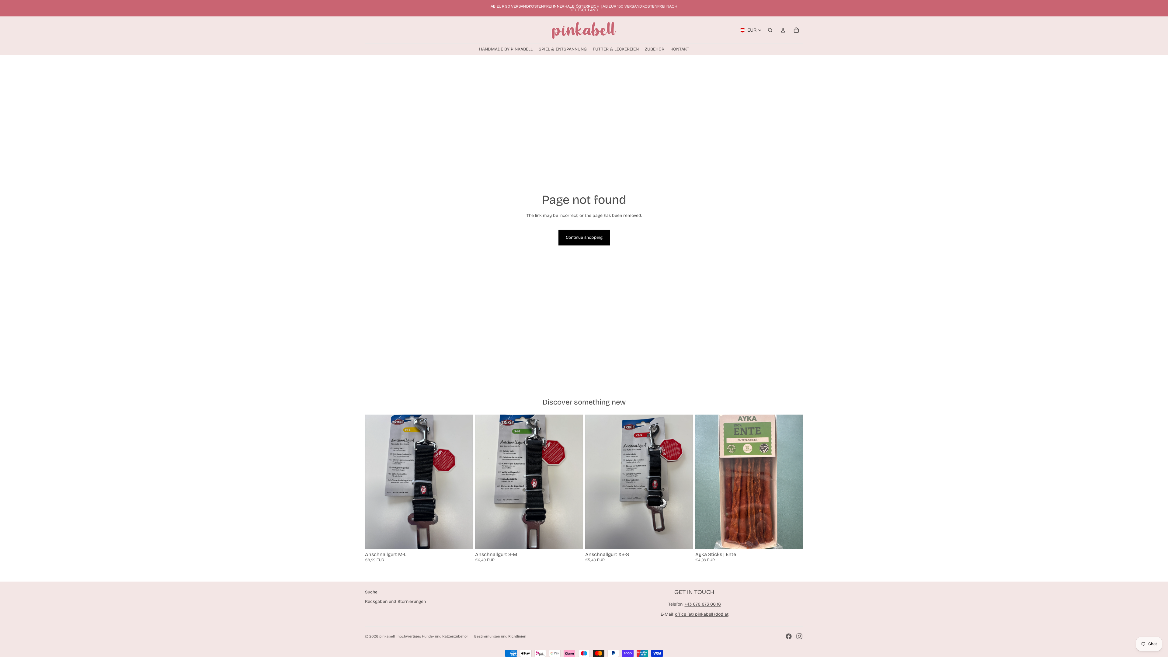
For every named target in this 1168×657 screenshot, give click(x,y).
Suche (371, 592)
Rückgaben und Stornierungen (395, 601)
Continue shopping (584, 237)
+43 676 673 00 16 (703, 604)
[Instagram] (799, 636)
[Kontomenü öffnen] (783, 30)
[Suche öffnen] (770, 30)
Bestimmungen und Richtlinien (500, 636)
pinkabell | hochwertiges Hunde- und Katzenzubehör (423, 636)
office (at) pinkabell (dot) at (701, 614)
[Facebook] (788, 636)
